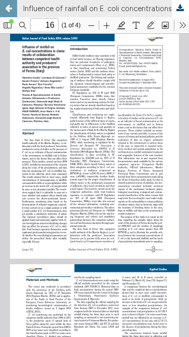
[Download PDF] (180, 8)
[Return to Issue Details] (8, 8)
